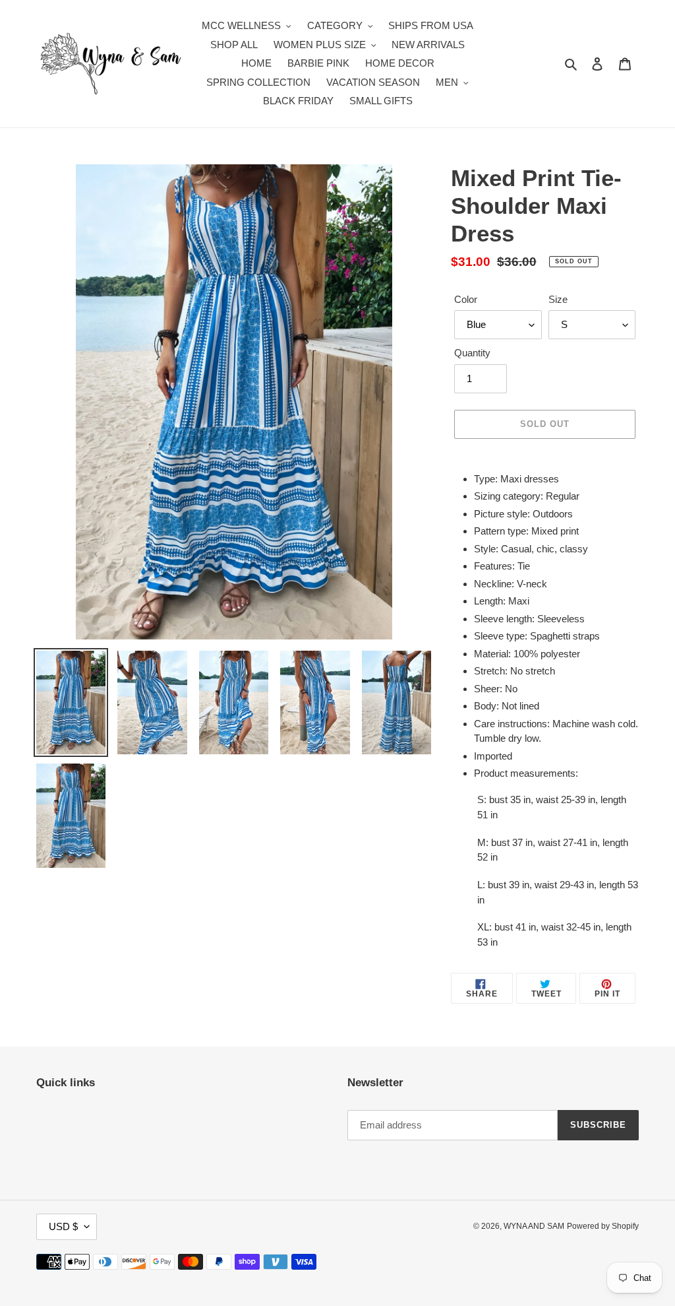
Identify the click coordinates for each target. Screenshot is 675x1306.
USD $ (63, 1226)
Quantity (472, 352)
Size (558, 299)
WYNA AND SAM (534, 1226)
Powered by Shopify (603, 1226)
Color (465, 299)
